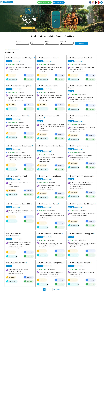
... (51, 289)
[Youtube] (98, 2)
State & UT (18, 41)
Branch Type (63, 41)
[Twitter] (96, 2)
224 (54, 289)
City (31, 41)
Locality (47, 41)
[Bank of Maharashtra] (7, 2)
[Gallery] (52, 19)
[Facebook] (90, 2)
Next (58, 289)
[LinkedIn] (101, 2)
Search (81, 43)
